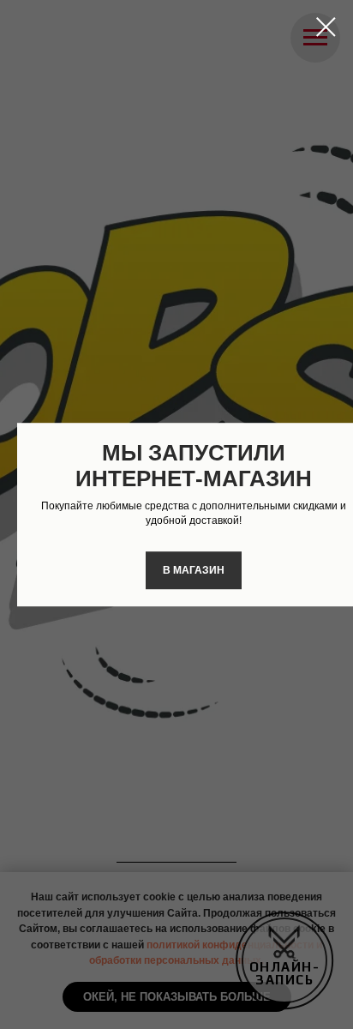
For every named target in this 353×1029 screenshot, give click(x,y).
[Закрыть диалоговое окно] (326, 27)
